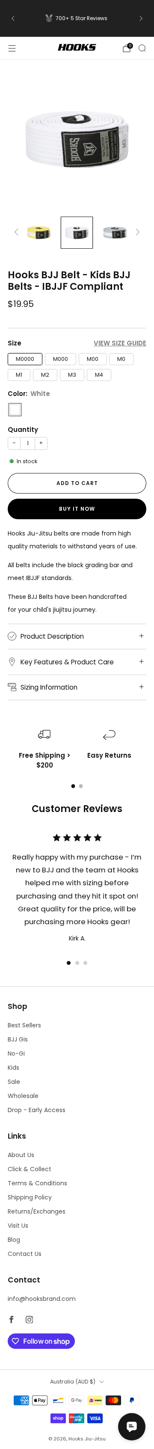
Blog (14, 1239)
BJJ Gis (18, 1039)
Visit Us (18, 1225)
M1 (19, 374)
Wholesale (23, 1096)
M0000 (25, 359)
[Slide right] (136, 232)
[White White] (15, 409)
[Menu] (12, 48)
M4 (99, 374)
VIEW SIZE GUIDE (120, 343)
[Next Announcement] (141, 18)
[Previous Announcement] (13, 18)
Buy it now (77, 508)
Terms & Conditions (37, 1183)
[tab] (73, 786)
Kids (13, 1067)
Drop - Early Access (36, 1110)
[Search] (142, 48)
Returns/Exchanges (36, 1211)
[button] (69, 963)
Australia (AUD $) (72, 1381)
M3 (72, 374)
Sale (14, 1081)
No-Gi (16, 1053)
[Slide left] (17, 232)
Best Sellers (24, 1025)
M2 (45, 374)
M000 (60, 359)
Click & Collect (29, 1169)
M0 (121, 359)
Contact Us (24, 1254)
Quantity (23, 429)
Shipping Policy (30, 1197)
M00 (92, 359)
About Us (21, 1155)
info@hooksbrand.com (42, 1298)
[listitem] (77, 18)
